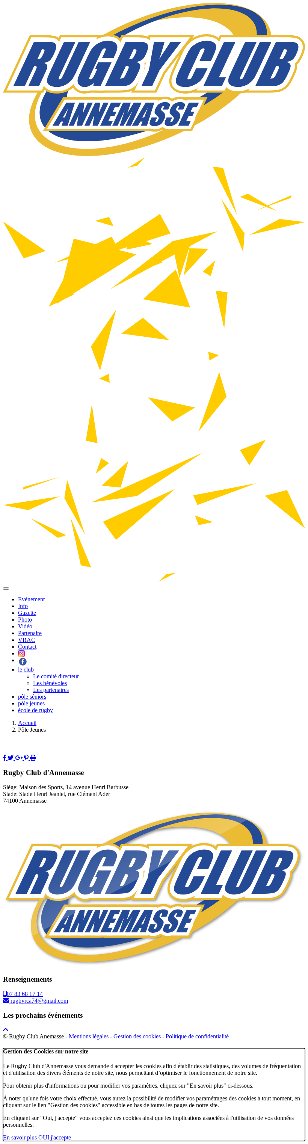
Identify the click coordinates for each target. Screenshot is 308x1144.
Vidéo (25, 626)
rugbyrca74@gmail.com (38, 1000)
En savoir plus (20, 1137)
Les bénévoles (50, 683)
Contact (27, 646)
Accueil (27, 723)
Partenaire (30, 633)
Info (23, 606)
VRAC (26, 640)
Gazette (27, 613)
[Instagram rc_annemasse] (21, 653)
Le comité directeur (56, 676)
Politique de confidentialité (197, 1036)
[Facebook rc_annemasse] (22, 660)
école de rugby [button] (35, 710)
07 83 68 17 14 (25, 994)
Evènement (31, 599)
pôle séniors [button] (32, 696)
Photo (25, 619)
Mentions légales (89, 1036)
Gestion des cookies (137, 1036)
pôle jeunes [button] (31, 703)
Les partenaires (51, 690)
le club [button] (26, 669)
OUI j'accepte (54, 1137)
